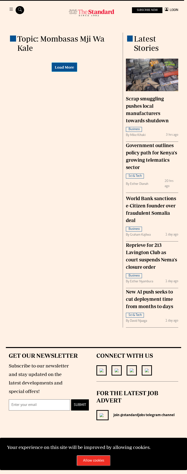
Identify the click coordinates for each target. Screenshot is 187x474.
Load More (64, 67)
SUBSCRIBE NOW (147, 10)
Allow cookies (93, 461)
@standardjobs (132, 415)
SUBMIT (80, 405)
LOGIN (173, 10)
